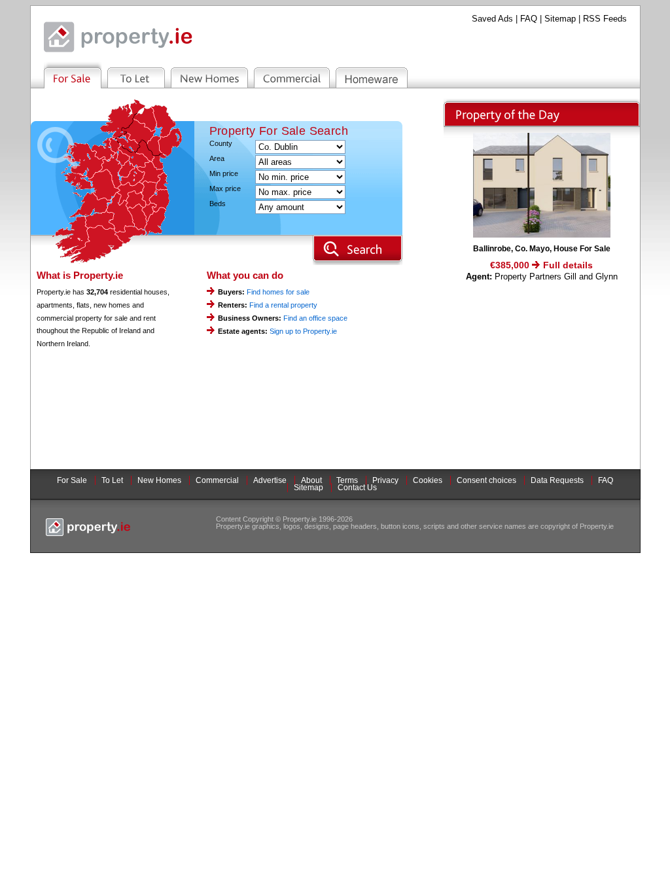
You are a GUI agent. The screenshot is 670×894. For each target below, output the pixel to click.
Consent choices (486, 480)
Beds (217, 203)
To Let (112, 480)
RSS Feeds (605, 19)
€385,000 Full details (541, 265)
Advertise (270, 480)
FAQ (528, 19)
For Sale (72, 480)
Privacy (385, 480)
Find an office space (315, 318)
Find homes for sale (278, 292)
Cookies (427, 480)
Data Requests (557, 480)
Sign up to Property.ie (303, 331)
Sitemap (560, 19)
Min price (223, 173)
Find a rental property (283, 305)
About (311, 480)
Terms (347, 480)
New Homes (159, 480)
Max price (225, 188)
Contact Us (357, 487)
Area (216, 158)
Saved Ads (492, 19)
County (220, 143)
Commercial (217, 480)
